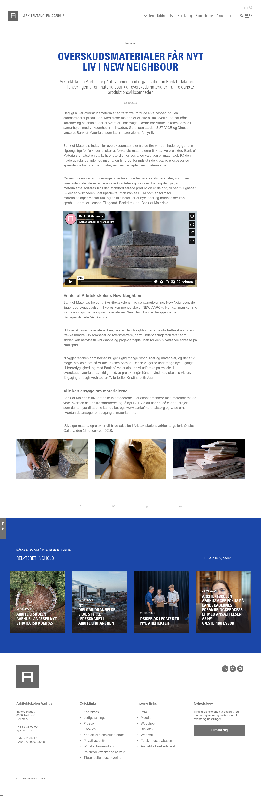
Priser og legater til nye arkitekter (160, 621)
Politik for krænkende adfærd (104, 752)
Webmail (147, 735)
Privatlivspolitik (94, 740)
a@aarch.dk (24, 730)
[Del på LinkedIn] (147, 506)
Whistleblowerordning (99, 746)
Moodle (146, 718)
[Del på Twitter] (113, 506)
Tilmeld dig (219, 730)
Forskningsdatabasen (156, 740)
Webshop (148, 723)
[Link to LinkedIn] (245, 7)
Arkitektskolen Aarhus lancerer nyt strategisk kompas (36, 618)
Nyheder (130, 43)
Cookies (90, 729)
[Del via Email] (180, 506)
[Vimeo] (240, 668)
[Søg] (241, 16)
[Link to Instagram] (250, 7)
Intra (144, 712)
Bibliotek (147, 729)
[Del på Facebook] (80, 506)
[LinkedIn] (225, 668)
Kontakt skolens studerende (104, 735)
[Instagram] (233, 668)
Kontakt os (91, 712)
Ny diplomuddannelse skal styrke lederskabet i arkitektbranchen (96, 614)
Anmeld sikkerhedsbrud (158, 746)
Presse (89, 723)
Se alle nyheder (219, 558)
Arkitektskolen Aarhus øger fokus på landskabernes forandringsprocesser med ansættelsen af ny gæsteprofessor (223, 609)
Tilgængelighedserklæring (103, 757)
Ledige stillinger (95, 718)
